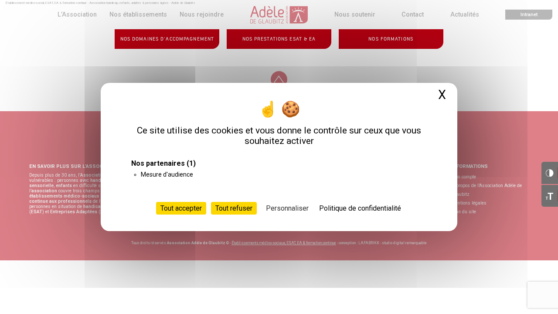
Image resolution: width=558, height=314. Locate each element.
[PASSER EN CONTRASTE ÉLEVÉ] (549, 173)
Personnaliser (287, 208)
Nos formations (390, 39)
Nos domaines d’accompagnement (167, 39)
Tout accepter (181, 208)
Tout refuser (233, 208)
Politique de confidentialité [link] (360, 208)
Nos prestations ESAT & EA (279, 39)
